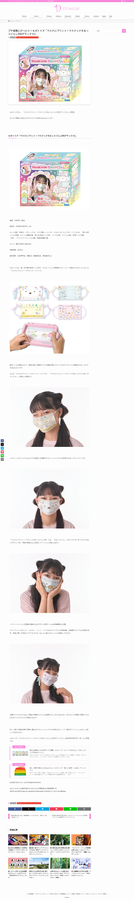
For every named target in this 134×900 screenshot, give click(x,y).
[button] (15, 809)
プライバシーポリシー (41, 894)
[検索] (124, 1)
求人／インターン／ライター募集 (96, 894)
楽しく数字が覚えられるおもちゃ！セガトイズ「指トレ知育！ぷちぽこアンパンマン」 (58, 769)
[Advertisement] (111, 48)
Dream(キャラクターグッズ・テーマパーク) (27, 37)
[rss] (122, 1)
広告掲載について (65, 894)
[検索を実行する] (124, 31)
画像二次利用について (78, 894)
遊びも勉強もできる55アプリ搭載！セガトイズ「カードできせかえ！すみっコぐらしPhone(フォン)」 (58, 751)
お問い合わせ (54, 894)
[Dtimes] (67, 8)
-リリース (12, 37)
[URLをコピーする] (84, 809)
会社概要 (30, 894)
